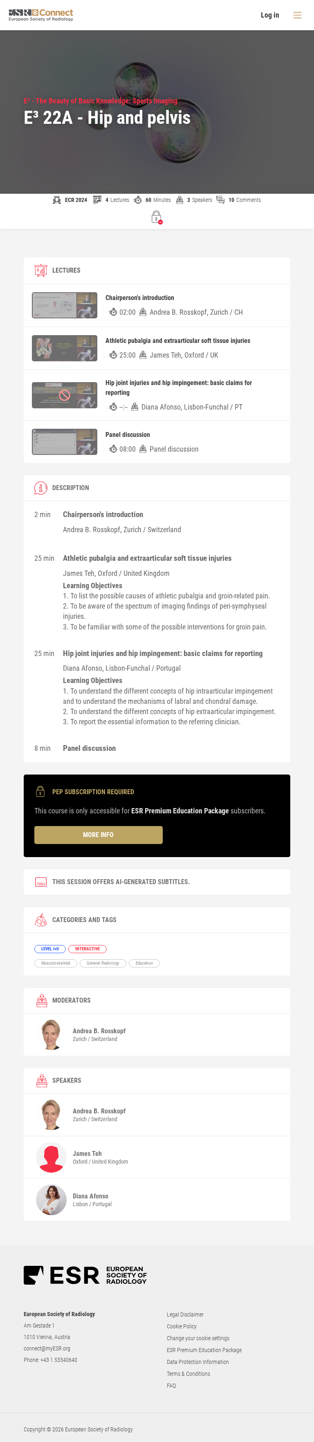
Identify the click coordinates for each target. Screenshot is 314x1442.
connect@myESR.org (47, 1348)
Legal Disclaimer (185, 1314)
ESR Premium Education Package (204, 1350)
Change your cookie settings (198, 1338)
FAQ (171, 1385)
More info (98, 835)
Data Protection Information (198, 1362)
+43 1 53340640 (58, 1360)
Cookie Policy (182, 1326)
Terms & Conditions (188, 1373)
